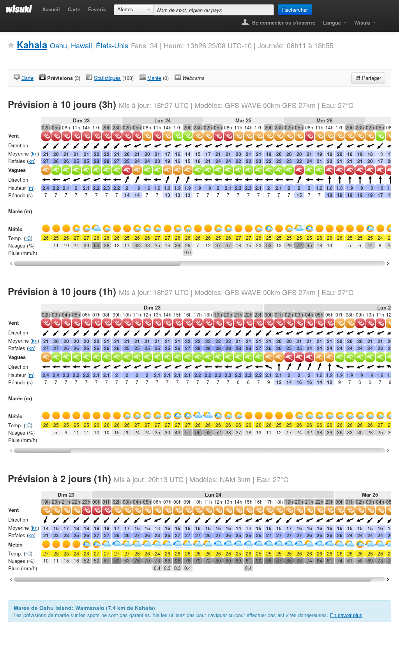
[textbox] (213, 9)
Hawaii (81, 45)
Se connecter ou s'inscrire (283, 22)
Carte (74, 9)
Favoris (97, 9)
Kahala (32, 44)
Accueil (51, 9)
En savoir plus (346, 615)
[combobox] (134, 9)
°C (28, 238)
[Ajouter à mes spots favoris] (11, 45)
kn (34, 153)
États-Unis (112, 45)
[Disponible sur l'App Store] (385, 20)
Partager (370, 77)
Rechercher (295, 9)
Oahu (58, 45)
